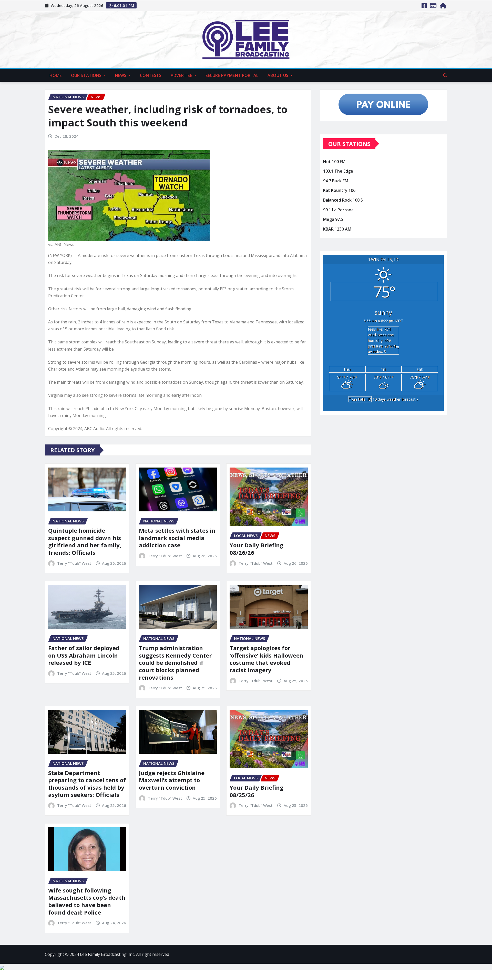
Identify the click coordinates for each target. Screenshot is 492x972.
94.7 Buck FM (335, 181)
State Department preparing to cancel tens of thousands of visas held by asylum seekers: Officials (87, 784)
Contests (150, 75)
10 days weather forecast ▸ (383, 399)
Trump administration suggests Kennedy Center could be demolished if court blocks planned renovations (175, 662)
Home (55, 75)
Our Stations (87, 75)
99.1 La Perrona (338, 210)
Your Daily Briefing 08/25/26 (256, 791)
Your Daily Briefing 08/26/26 (256, 548)
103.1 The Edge (338, 171)
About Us (278, 75)
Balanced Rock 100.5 (343, 200)
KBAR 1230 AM (337, 229)
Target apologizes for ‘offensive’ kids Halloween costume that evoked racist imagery (266, 659)
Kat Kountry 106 (339, 190)
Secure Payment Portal (232, 75)
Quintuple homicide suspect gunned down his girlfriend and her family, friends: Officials (84, 541)
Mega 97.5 (333, 219)
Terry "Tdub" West (74, 563)
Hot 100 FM (334, 161)
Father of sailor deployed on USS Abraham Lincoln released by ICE (83, 655)
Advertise (182, 75)
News (121, 75)
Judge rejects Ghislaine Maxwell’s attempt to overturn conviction (171, 780)
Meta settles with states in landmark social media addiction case (177, 538)
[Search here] (445, 75)
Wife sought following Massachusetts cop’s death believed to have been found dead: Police (86, 901)
